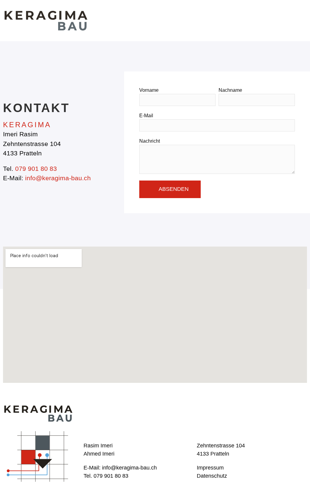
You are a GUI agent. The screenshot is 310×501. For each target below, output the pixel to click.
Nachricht (149, 141)
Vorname (149, 90)
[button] (301, 20)
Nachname (230, 90)
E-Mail (146, 115)
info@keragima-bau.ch (58, 177)
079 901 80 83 (36, 168)
